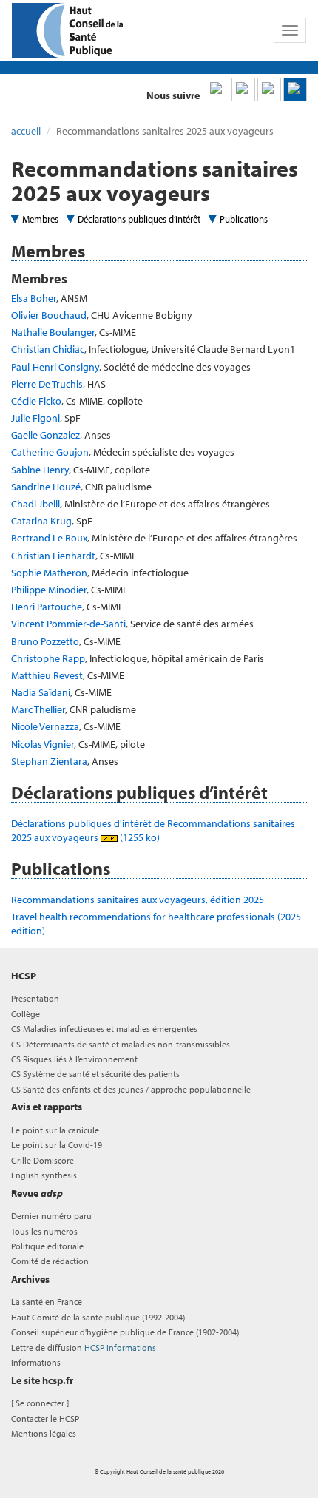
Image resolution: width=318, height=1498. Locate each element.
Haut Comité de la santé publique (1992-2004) (98, 1317)
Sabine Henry (40, 469)
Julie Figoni (35, 418)
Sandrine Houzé (46, 486)
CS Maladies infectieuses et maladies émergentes (104, 1028)
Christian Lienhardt (53, 555)
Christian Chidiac (47, 349)
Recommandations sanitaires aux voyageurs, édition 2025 (137, 899)
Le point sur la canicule (55, 1130)
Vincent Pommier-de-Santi (68, 623)
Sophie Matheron (49, 572)
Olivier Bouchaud (49, 315)
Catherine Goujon (50, 452)
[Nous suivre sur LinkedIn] (217, 89)
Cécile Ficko (36, 401)
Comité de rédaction (50, 1260)
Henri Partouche (46, 606)
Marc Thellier (38, 709)
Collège (25, 1013)
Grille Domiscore (42, 1160)
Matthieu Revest (47, 675)
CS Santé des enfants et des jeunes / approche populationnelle (131, 1089)
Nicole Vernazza (45, 726)
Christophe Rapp (48, 658)
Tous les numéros (44, 1231)
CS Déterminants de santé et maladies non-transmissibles (120, 1044)
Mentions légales (43, 1433)
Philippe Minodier (49, 589)
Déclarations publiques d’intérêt (139, 219)
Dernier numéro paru (51, 1215)
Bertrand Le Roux (49, 537)
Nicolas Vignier (42, 744)
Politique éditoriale (47, 1246)
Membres (40, 219)
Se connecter (40, 1402)
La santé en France (46, 1301)
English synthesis (44, 1175)
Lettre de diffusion (83, 1347)
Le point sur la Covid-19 (56, 1144)
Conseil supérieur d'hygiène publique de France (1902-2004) (125, 1331)
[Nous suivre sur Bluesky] (243, 89)
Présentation (35, 998)
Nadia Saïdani (40, 692)
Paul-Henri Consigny (55, 367)
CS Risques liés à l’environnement (74, 1059)
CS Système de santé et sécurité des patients (95, 1073)
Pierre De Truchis (47, 384)
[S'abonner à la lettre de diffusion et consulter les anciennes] (295, 89)
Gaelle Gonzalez (45, 435)
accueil (26, 131)
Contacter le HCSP (45, 1418)
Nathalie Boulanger (53, 332)
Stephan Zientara (49, 761)
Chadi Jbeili (35, 503)
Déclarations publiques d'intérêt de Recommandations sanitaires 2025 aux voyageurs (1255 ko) (153, 830)
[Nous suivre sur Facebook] (269, 89)
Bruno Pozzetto (45, 641)
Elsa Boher (33, 298)
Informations (36, 1362)
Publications (244, 219)
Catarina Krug (41, 520)
